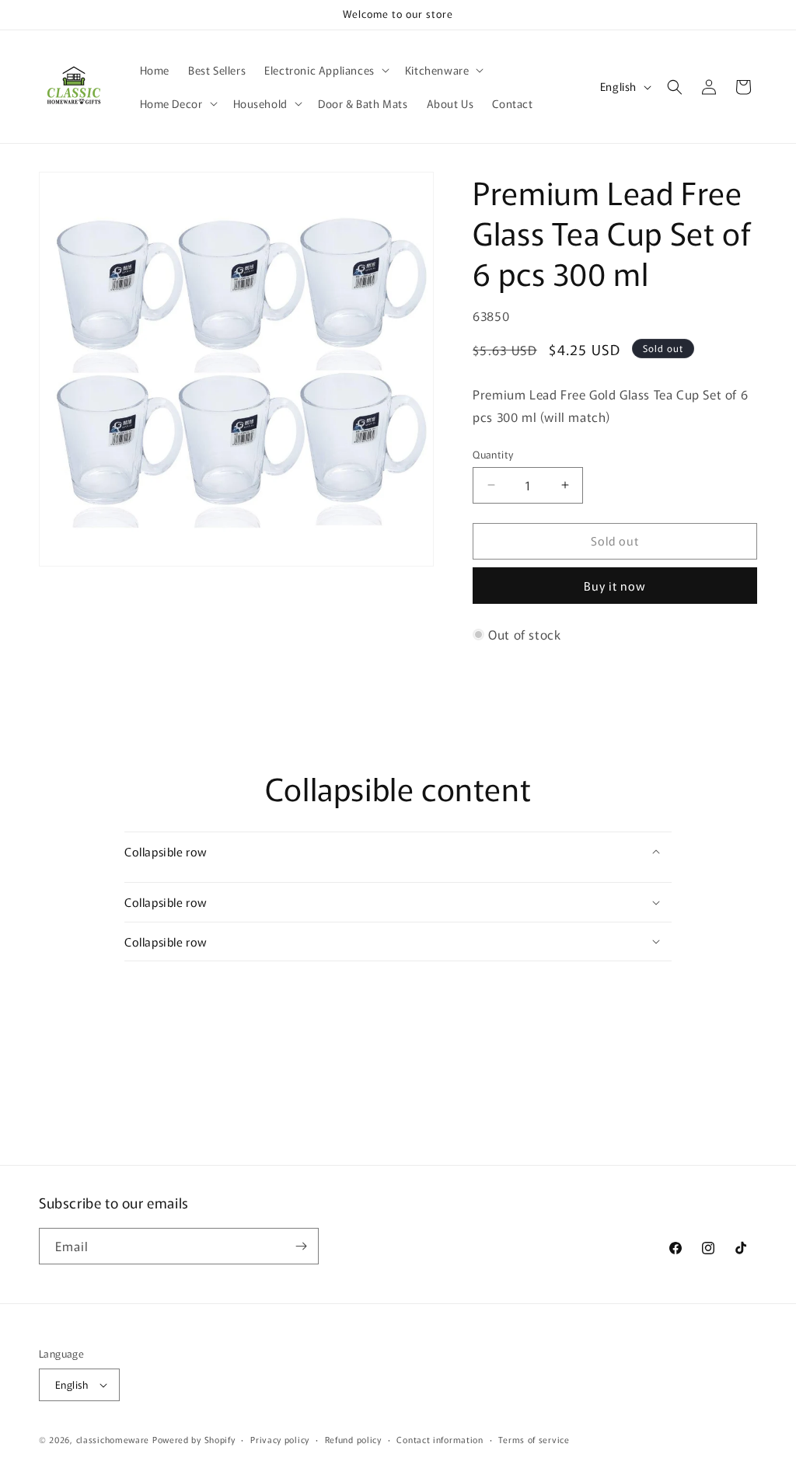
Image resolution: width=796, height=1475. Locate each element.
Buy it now (615, 585)
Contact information (439, 1439)
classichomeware (113, 1439)
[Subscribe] (301, 1246)
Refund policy (353, 1439)
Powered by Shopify (194, 1439)
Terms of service (533, 1439)
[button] (325, 70)
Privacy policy (279, 1439)
